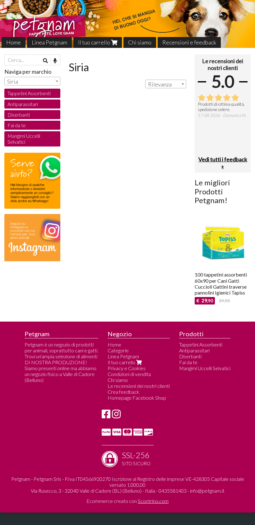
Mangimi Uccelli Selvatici (23, 139)
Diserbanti (18, 115)
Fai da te (16, 125)
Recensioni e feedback (189, 42)
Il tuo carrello (94, 42)
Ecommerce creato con (127, 501)
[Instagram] (116, 416)
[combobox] (165, 84)
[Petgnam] (127, 24)
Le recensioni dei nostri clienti (139, 386)
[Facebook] (106, 416)
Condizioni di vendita (129, 374)
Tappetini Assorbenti (29, 93)
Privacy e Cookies (127, 368)
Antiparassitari (22, 104)
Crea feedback (123, 392)
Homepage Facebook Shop (137, 398)
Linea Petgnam (49, 42)
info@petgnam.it (207, 491)
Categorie (118, 350)
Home (13, 42)
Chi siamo (139, 42)
